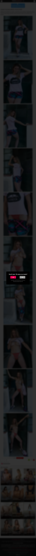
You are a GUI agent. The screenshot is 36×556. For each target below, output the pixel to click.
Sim (13, 277)
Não (22, 277)
